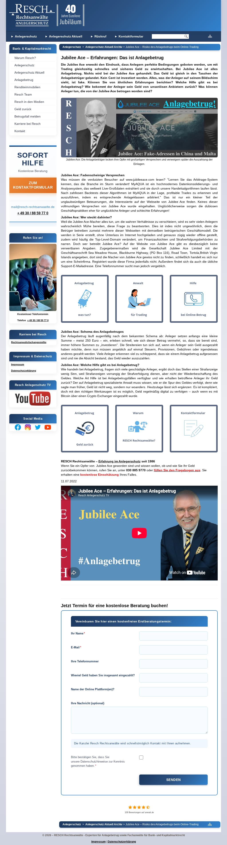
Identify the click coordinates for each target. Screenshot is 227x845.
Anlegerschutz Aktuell (65, 36)
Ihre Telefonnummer (85, 661)
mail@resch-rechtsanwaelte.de (33, 207)
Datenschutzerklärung (122, 841)
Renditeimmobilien (27, 87)
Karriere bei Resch (27, 123)
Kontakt (19, 131)
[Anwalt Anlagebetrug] (210, 36)
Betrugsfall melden (27, 116)
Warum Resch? (25, 58)
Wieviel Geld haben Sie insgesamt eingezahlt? (103, 675)
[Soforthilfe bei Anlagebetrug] (33, 277)
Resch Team (23, 94)
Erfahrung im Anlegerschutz (119, 461)
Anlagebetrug (23, 80)
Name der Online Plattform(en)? (92, 689)
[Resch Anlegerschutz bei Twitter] (38, 427)
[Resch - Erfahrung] (139, 429)
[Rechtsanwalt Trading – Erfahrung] (139, 299)
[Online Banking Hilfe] (194, 299)
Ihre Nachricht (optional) (87, 703)
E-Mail (76, 647)
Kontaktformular (131, 36)
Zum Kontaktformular (33, 185)
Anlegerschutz (26, 36)
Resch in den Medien (29, 102)
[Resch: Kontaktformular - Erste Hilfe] (194, 429)
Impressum (98, 841)
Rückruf (100, 36)
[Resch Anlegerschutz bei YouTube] (48, 427)
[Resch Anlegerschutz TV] (33, 398)
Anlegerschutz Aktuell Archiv (103, 47)
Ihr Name (78, 633)
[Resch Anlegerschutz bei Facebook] (18, 427)
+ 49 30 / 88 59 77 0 (32, 213)
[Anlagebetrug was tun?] (85, 299)
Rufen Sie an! (33, 237)
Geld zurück (22, 109)
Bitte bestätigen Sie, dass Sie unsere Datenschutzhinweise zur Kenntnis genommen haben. (98, 761)
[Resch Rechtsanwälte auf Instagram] (28, 427)
